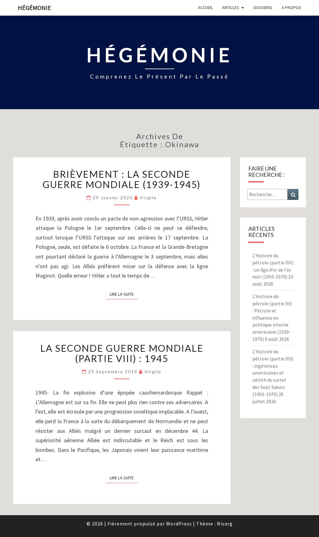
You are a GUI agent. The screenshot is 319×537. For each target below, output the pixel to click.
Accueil (205, 7)
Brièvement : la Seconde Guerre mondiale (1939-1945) (122, 179)
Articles (230, 7)
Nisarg (225, 523)
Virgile (148, 197)
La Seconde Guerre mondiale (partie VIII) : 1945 (121, 353)
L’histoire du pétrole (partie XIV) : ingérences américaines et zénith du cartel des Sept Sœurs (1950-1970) (272, 372)
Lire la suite (123, 294)
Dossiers (263, 7)
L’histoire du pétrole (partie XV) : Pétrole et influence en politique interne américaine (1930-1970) (272, 317)
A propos (291, 7)
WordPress (179, 523)
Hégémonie (34, 8)
